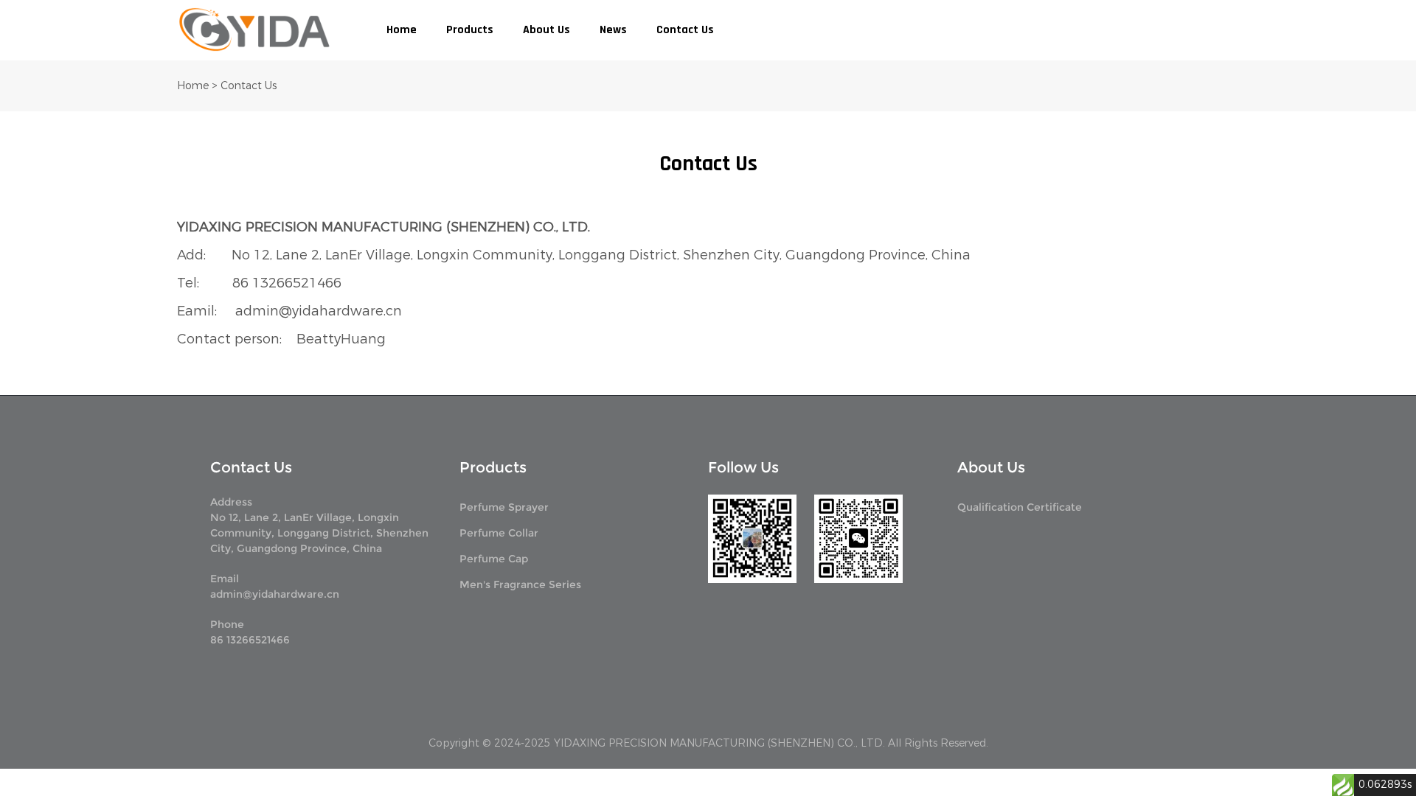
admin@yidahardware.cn (274, 594)
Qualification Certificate (1019, 507)
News (613, 30)
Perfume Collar (498, 533)
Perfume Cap (493, 558)
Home (401, 30)
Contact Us (685, 30)
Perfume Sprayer (504, 507)
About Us (546, 30)
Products (469, 30)
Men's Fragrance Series (520, 584)
